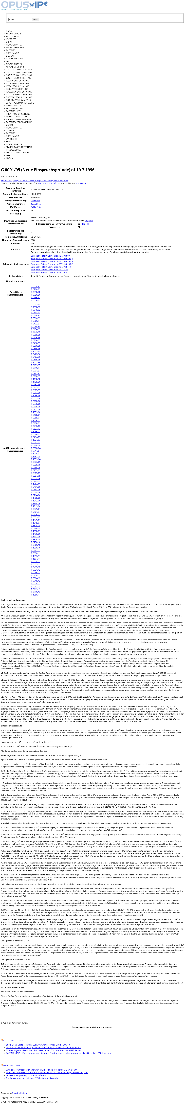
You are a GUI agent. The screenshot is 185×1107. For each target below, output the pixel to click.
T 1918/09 (35, 539)
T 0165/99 (35, 387)
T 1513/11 (35, 556)
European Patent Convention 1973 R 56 (49, 272)
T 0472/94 (35, 323)
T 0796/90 (35, 294)
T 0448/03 (35, 434)
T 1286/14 (35, 594)
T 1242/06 (35, 500)
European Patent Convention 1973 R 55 (49, 269)
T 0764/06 (35, 495)
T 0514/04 (35, 451)
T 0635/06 (35, 492)
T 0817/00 (35, 409)
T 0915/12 (35, 581)
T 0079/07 (35, 509)
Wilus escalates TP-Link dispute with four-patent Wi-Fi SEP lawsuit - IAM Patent (43, 1047)
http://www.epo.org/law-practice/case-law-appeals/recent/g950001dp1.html (34, 180)
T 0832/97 (35, 373)
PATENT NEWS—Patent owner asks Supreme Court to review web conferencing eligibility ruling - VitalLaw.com (58, 1053)
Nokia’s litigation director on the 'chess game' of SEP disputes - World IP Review (43, 1050)
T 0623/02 (35, 428)
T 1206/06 (35, 498)
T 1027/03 (35, 439)
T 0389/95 (35, 334)
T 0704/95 (35, 340)
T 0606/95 (35, 337)
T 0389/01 (35, 417)
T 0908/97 (35, 376)
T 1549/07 (35, 520)
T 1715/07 (35, 522)
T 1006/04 (35, 453)
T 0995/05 (35, 481)
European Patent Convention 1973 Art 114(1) (52, 266)
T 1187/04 (35, 456)
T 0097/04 (35, 442)
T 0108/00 (35, 401)
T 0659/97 (35, 368)
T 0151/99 (35, 384)
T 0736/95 (35, 343)
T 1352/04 (35, 459)
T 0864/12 (35, 578)
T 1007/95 (35, 351)
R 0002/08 (35, 307)
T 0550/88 (35, 292)
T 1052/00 (35, 412)
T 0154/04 (35, 445)
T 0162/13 (35, 589)
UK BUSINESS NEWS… (12, 1065)
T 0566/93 (35, 318)
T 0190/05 (35, 467)
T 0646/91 (35, 297)
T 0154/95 (35, 329)
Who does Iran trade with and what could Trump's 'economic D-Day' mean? (41, 1069)
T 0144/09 (35, 528)
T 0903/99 (35, 392)
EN (83, 224)
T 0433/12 (35, 567)
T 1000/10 (35, 547)
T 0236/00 (35, 404)
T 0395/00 (35, 406)
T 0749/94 (35, 326)
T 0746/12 (35, 572)
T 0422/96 (35, 354)
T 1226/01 (35, 420)
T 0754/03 (35, 437)
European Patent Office (48, 183)
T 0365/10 (35, 545)
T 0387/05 (35, 475)
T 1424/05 (35, 484)
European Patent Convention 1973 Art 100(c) (52, 264)
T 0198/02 (35, 423)
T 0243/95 (35, 332)
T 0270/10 (35, 542)
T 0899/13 (35, 592)
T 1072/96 (35, 362)
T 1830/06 (35, 503)
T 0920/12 (35, 583)
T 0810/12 (35, 575)
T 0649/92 (35, 309)
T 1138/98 (35, 379)
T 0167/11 (35, 550)
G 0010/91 (35, 286)
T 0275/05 (35, 470)
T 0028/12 (35, 561)
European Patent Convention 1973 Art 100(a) (52, 258)
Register (89, 220)
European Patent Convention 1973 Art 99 (50, 255)
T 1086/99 (35, 395)
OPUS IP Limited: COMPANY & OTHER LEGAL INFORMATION (29, 1101)
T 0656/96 (35, 359)
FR (88, 224)
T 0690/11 (35, 553)
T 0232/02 (35, 426)
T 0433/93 (35, 312)
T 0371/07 (35, 517)
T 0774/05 (35, 478)
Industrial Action (19, 1093)
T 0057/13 (35, 586)
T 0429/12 (35, 564)
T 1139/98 (35, 381)
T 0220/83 (35, 289)
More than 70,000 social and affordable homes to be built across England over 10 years (47, 1072)
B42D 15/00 (36, 207)
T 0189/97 (35, 365)
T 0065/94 (35, 321)
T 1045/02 (35, 431)
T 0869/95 (35, 348)
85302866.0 (36, 204)
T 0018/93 (35, 300)
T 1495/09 (35, 534)
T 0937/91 (35, 200)
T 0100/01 (35, 415)
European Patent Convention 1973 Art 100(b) (52, 261)
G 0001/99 (35, 304)
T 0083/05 (35, 462)
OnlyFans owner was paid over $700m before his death (32, 1078)
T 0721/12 (35, 569)
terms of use (81, 183)
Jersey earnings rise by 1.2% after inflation (26, 1075)
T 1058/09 (35, 531)
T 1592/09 (35, 536)
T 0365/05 (35, 473)
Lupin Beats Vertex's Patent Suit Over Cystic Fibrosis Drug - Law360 (38, 1044)
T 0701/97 (35, 370)
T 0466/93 (35, 315)
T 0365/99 (35, 390)
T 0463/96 (35, 357)
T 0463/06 (35, 489)
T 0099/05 (35, 464)
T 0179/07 (35, 514)
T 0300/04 (35, 448)
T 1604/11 (35, 558)
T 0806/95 (35, 345)
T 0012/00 (35, 398)
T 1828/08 (35, 525)
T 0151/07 (35, 511)
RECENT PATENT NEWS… (14, 1040)
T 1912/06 (35, 506)
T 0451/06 (35, 486)
